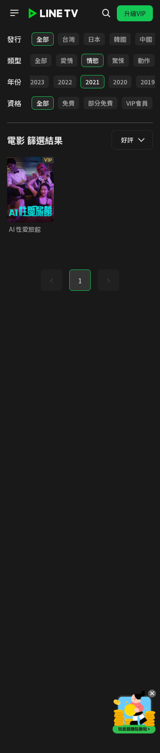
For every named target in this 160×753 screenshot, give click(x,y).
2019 (147, 81)
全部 (42, 39)
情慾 (92, 60)
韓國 (120, 39)
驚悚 (118, 60)
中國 (146, 39)
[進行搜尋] (106, 13)
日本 (94, 39)
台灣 (68, 39)
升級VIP (135, 13)
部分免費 (100, 103)
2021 (92, 81)
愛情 (66, 60)
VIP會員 (137, 103)
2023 (37, 81)
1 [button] (80, 280)
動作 (144, 60)
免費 (68, 103)
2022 (65, 81)
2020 (120, 81)
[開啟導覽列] (14, 13)
